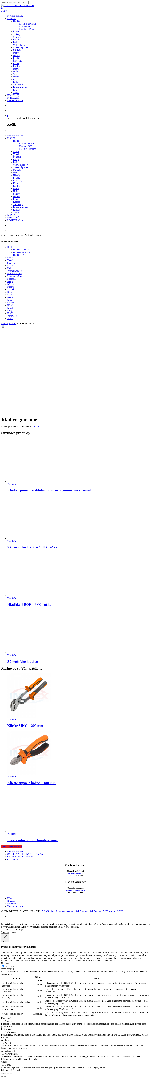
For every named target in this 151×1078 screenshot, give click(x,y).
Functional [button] (6, 1018)
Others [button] (4, 1062)
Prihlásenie (12, 903)
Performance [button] (7, 1029)
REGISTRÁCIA (15, 220)
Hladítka (17, 141)
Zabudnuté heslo (15, 906)
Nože (15, 191)
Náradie (16, 196)
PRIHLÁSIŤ (13, 217)
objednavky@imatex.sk (75, 890)
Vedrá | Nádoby (20, 164)
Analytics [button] (5, 1040)
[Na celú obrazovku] (5, 1073)
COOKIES (12, 859)
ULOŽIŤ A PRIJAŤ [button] (10, 1070)
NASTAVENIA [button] (9, 929)
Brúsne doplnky (20, 207)
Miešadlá (17, 170)
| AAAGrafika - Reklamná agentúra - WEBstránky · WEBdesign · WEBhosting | (79, 911)
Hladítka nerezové (27, 143)
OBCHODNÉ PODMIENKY (21, 856)
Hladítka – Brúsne (27, 149)
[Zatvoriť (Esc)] (11, 1073)
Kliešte (16, 209)
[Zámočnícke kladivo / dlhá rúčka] (29, 538)
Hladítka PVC (25, 146)
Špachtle (17, 157)
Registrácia (12, 901)
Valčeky (17, 154)
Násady (16, 175)
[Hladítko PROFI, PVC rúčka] (29, 595)
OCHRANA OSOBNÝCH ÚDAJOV (25, 854)
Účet (9, 898)
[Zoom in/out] (2, 1073)
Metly (16, 172)
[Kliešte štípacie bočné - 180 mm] (29, 774)
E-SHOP (11, 138)
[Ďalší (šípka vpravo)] (5, 1076)
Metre (16, 188)
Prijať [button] (21, 929)
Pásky (16, 159)
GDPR (120, 911)
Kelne (16, 183)
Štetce (16, 151)
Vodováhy (18, 204)
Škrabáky (17, 180)
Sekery (16, 194)
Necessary (9, 966)
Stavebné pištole (20, 167)
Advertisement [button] (8, 1051)
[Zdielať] (8, 1073)
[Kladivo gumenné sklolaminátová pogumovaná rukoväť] (29, 481)
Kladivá (16, 186)
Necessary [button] (6, 963)
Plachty (16, 178)
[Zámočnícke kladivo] (29, 652)
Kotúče (16, 202)
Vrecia (16, 212)
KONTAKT (13, 215)
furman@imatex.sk (75, 873)
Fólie (15, 162)
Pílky (15, 199)
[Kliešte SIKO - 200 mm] (29, 716)
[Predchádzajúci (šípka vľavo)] (2, 1076)
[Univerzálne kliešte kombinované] (29, 831)
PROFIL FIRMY (15, 135)
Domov (4, 323)
